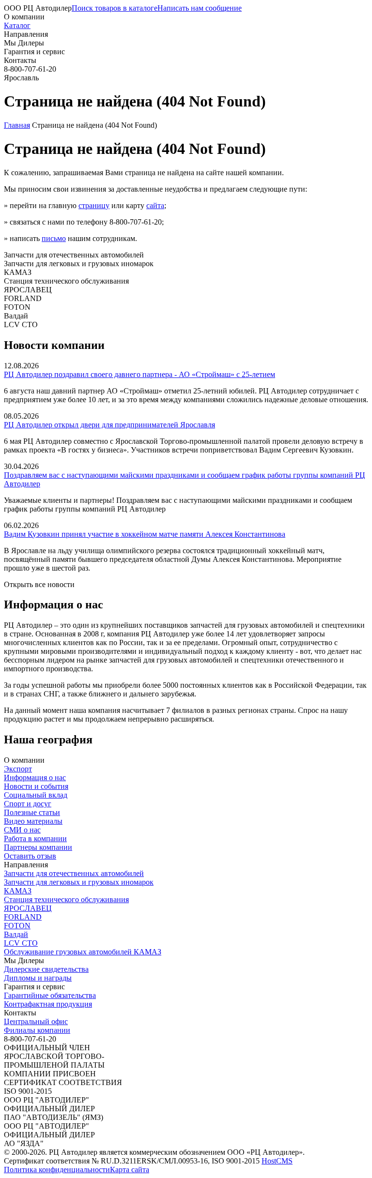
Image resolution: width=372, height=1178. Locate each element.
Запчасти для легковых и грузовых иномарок (79, 882)
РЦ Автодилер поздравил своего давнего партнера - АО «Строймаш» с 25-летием (139, 374)
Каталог (17, 25)
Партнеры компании (38, 847)
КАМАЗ (17, 891)
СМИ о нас (22, 830)
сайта (155, 205)
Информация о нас (35, 777)
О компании (24, 17)
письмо (54, 238)
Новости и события (36, 786)
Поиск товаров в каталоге (114, 8)
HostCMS (277, 1161)
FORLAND (23, 917)
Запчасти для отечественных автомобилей (74, 873)
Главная (17, 125)
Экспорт (18, 769)
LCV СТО (21, 943)
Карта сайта (129, 1169)
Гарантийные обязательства (50, 995)
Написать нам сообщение (199, 8)
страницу (93, 205)
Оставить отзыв (30, 856)
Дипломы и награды (38, 978)
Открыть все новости (39, 584)
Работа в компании (35, 838)
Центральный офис (36, 1021)
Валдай (16, 934)
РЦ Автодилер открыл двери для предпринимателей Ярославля (109, 425)
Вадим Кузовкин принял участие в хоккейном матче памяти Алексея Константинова (144, 534)
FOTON (17, 925)
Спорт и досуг (27, 804)
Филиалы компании (37, 1030)
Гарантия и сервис (34, 51)
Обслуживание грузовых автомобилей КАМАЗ (82, 952)
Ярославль (21, 78)
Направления (26, 34)
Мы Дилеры (24, 43)
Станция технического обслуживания (66, 899)
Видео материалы (33, 821)
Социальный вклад (35, 795)
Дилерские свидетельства (46, 969)
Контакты (20, 60)
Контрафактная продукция (48, 1004)
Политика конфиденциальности (57, 1169)
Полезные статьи (32, 812)
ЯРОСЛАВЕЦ (28, 908)
